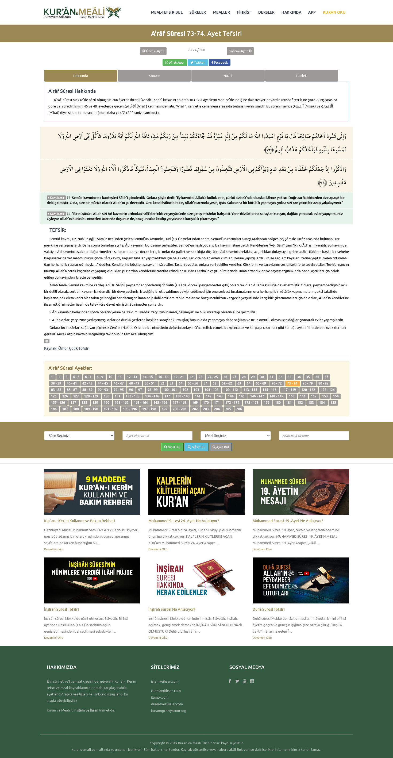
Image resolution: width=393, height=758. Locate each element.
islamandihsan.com (166, 690)
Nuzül (228, 76)
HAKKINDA (291, 12)
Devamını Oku (53, 549)
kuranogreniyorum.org (168, 711)
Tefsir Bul (198, 447)
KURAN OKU (334, 12)
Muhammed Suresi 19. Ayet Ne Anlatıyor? (288, 520)
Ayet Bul (222, 447)
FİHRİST (244, 12)
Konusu (154, 76)
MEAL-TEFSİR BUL (167, 12)
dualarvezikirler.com (167, 704)
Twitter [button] (199, 62)
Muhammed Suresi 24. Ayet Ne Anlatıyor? (183, 520)
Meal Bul (173, 447)
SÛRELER (198, 12)
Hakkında (80, 76)
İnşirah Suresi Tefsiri (61, 609)
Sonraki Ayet (239, 51)
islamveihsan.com (165, 681)
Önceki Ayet (154, 51)
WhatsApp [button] (176, 62)
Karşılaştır (56, 198)
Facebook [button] (220, 62)
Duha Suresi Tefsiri (269, 609)
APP (312, 12)
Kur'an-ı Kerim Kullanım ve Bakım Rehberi (79, 520)
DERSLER (266, 12)
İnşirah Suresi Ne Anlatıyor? (171, 609)
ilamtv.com (159, 697)
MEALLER (221, 12)
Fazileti (301, 76)
